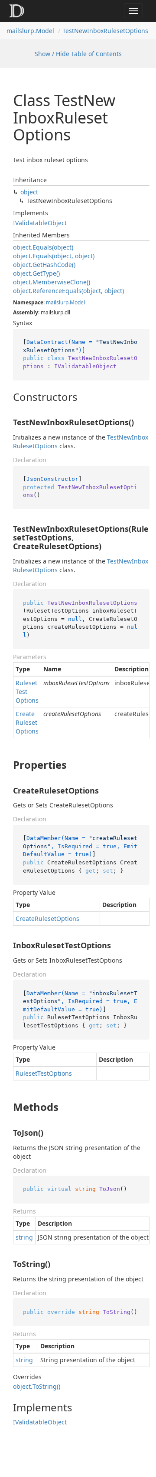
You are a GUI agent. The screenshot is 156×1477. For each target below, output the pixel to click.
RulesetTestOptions (27, 691)
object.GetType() (36, 273)
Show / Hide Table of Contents (78, 54)
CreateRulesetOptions (27, 722)
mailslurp (57, 302)
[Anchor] (6, 397)
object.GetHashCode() (44, 264)
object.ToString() (36, 1386)
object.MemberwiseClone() (51, 282)
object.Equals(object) (43, 247)
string (24, 1237)
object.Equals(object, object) (53, 256)
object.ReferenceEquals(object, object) (68, 291)
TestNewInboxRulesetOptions (105, 31)
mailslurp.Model (30, 31)
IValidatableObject (40, 223)
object (29, 192)
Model (77, 302)
